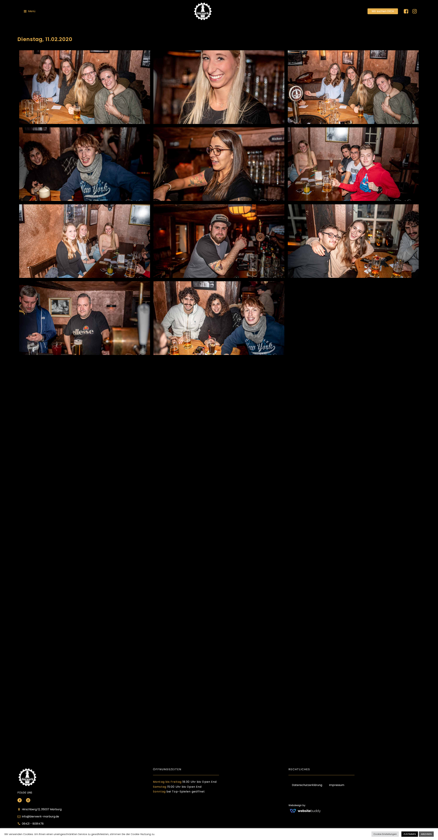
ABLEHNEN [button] (426, 834)
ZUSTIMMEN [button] (409, 834)
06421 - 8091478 (33, 824)
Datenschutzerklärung (307, 785)
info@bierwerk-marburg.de (40, 816)
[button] (29, 11)
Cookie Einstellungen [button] (385, 834)
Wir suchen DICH (383, 11)
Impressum (336, 785)
